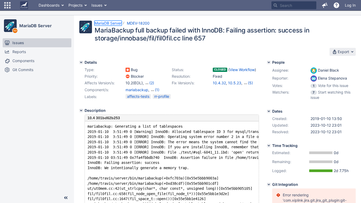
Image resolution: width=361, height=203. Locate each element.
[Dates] (269, 111)
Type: (89, 69)
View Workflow (242, 69)
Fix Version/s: (183, 83)
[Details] (81, 62)
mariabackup (137, 89)
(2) (151, 83)
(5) (250, 83)
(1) (157, 89)
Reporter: (280, 78)
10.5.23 (234, 83)
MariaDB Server (35, 25)
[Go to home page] (24, 5)
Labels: (91, 96)
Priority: (91, 76)
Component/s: (97, 89)
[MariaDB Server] (10, 25)
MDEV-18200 (138, 23)
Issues (96, 5)
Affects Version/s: (100, 83)
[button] (7, 5)
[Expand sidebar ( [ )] (65, 198)
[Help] (336, 5)
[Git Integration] (269, 184)
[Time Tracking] (269, 145)
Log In (350, 5)
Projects (75, 5)
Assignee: (280, 70)
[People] (269, 62)
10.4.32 (219, 83)
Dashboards (49, 5)
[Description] (81, 110)
